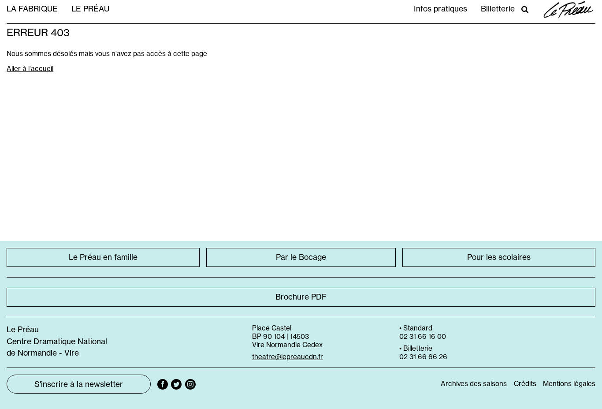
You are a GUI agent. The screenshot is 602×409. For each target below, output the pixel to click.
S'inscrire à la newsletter (78, 384)
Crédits (525, 383)
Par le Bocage (301, 257)
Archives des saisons (474, 383)
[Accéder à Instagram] (190, 384)
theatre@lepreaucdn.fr (287, 357)
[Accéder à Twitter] (176, 384)
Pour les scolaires (499, 257)
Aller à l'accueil (30, 68)
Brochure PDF (301, 297)
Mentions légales (569, 383)
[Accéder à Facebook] (162, 384)
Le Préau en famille (103, 257)
